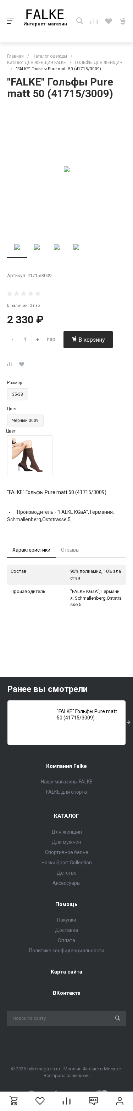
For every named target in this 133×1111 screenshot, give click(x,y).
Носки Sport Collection (66, 862)
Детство (67, 873)
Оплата (66, 940)
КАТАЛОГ (66, 816)
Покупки (66, 920)
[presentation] (129, 723)
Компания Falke (66, 766)
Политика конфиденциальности (66, 950)
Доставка (66, 930)
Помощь (66, 904)
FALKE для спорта (66, 792)
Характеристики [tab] (31, 550)
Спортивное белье (66, 852)
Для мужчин (66, 842)
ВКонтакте (67, 993)
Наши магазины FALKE (67, 781)
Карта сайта (66, 972)
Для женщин (66, 832)
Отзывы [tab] (70, 550)
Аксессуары (66, 883)
